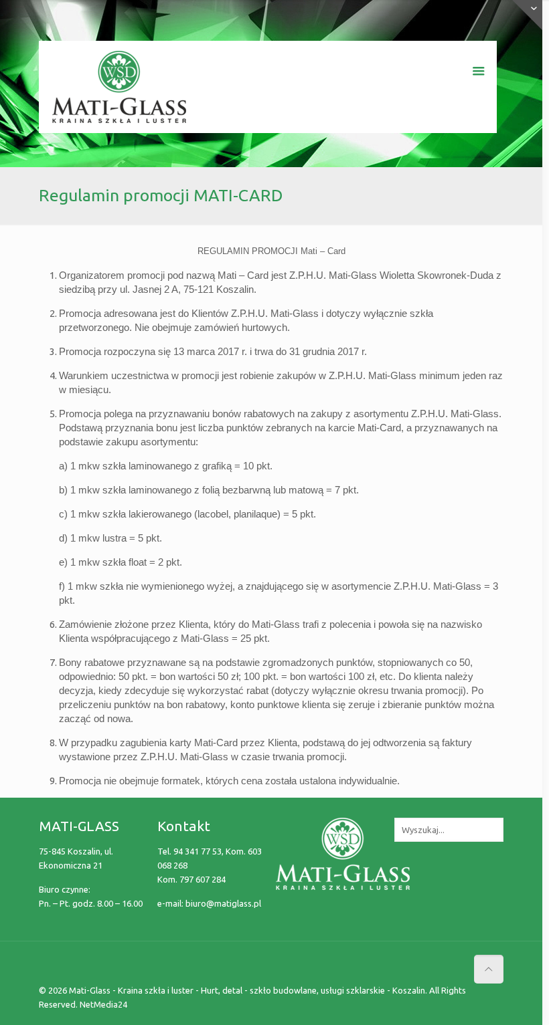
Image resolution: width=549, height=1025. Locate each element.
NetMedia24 (103, 1004)
